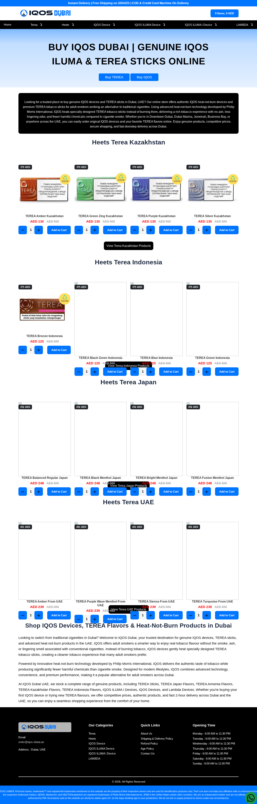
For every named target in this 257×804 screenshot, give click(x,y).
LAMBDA (244, 24)
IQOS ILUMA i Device (201, 24)
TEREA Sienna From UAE (156, 601)
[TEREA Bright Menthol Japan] (156, 439)
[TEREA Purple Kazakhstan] (156, 188)
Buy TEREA (114, 77)
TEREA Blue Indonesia (156, 357)
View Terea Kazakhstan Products (128, 245)
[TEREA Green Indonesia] (212, 319)
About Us (146, 733)
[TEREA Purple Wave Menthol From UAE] (101, 561)
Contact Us (148, 753)
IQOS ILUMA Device (150, 24)
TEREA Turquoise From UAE (212, 601)
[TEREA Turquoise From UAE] (212, 561)
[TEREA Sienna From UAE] (156, 561)
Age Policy (147, 748)
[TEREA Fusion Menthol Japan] (212, 439)
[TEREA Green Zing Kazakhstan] (101, 188)
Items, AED (224, 13)
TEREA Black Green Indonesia (100, 357)
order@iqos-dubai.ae (31, 742)
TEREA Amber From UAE (45, 601)
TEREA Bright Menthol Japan (156, 477)
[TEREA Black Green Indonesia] (101, 319)
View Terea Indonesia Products (128, 365)
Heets (68, 24)
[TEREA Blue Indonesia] (156, 319)
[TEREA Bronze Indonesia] (44, 308)
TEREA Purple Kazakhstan (156, 216)
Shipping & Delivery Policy (157, 738)
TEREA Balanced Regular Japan (44, 477)
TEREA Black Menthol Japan (100, 477)
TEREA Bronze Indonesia (44, 336)
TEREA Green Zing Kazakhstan (100, 216)
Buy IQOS (144, 77)
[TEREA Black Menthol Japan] (101, 439)
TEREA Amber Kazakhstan (44, 216)
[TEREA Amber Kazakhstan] (44, 188)
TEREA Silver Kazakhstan (212, 216)
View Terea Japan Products (128, 485)
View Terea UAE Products (128, 609)
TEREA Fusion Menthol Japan (212, 477)
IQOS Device (104, 24)
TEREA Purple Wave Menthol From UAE (100, 603)
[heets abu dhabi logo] (46, 13)
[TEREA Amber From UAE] (44, 561)
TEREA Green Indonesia (212, 357)
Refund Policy (149, 743)
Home (7, 24)
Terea (37, 24)
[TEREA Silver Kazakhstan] (212, 188)
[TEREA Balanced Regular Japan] (44, 439)
